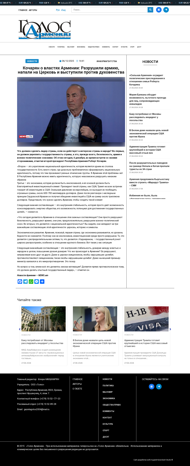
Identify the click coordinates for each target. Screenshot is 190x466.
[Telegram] (166, 10)
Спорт (132, 47)
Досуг (139, 47)
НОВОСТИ (52, 47)
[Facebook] (159, 10)
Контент (115, 47)
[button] (20, 329)
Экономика (81, 47)
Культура (124, 47)
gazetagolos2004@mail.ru (36, 409)
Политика (61, 47)
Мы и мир (70, 47)
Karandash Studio (164, 460)
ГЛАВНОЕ (22, 10)
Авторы (33, 10)
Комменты (106, 47)
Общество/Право (93, 47)
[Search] (150, 9)
